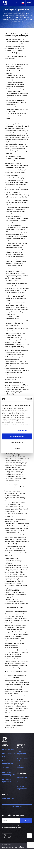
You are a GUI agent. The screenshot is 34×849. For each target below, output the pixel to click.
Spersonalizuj (15, 442)
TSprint (5, 768)
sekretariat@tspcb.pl (16, 53)
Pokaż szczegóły (22, 430)
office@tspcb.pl (16, 725)
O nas (19, 782)
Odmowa (17, 448)
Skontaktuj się (8, 798)
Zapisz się (26, 820)
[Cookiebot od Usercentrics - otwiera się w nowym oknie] (24, 399)
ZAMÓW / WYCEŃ (17, 807)
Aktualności (22, 777)
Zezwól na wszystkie (17, 436)
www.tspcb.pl (19, 502)
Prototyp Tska (8, 749)
